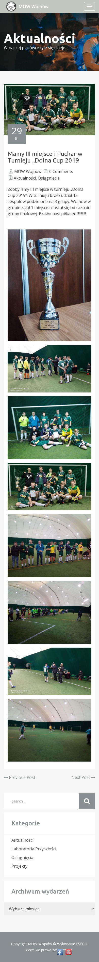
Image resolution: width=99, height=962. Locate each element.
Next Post (81, 777)
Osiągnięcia (49, 178)
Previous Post (21, 777)
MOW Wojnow (27, 171)
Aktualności (25, 178)
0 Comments (61, 171)
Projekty (19, 866)
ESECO (81, 943)
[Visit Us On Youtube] (68, 951)
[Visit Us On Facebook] (60, 951)
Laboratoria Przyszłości (33, 849)
